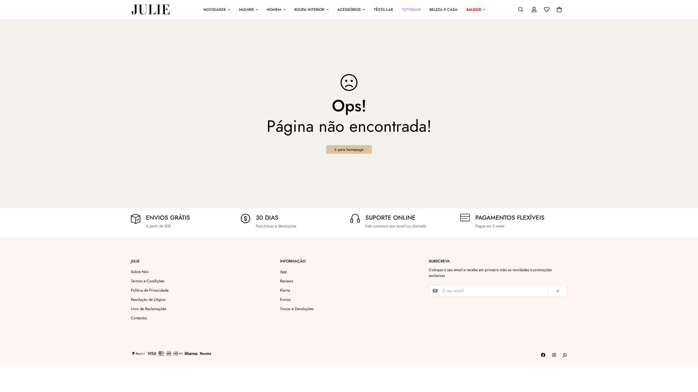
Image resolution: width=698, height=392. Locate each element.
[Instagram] (554, 355)
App (283, 271)
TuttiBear (411, 9)
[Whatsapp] (565, 355)
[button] (559, 9)
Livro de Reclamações (148, 308)
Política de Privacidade (150, 290)
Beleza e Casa (443, 9)
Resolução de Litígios (148, 299)
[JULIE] (150, 9)
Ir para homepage (349, 149)
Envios (285, 299)
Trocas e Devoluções (297, 308)
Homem (274, 9)
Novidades (214, 9)
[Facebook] (543, 355)
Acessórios (349, 9)
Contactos (139, 318)
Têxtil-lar (383, 9)
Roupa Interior (309, 9)
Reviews (286, 281)
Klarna (285, 290)
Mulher (246, 9)
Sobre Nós (140, 271)
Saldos (473, 9)
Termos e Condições (147, 281)
